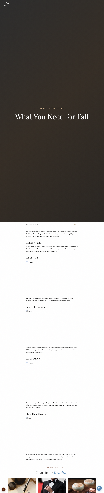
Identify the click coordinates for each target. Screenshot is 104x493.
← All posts (74, 224)
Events (72, 4)
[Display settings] (4, 489)
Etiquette (66, 4)
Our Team (45, 4)
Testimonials (90, 4)
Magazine (78, 4)
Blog (83, 4)
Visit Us (98, 3)
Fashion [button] (51, 4)
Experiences (59, 4)
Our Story (39, 4)
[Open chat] (99, 488)
